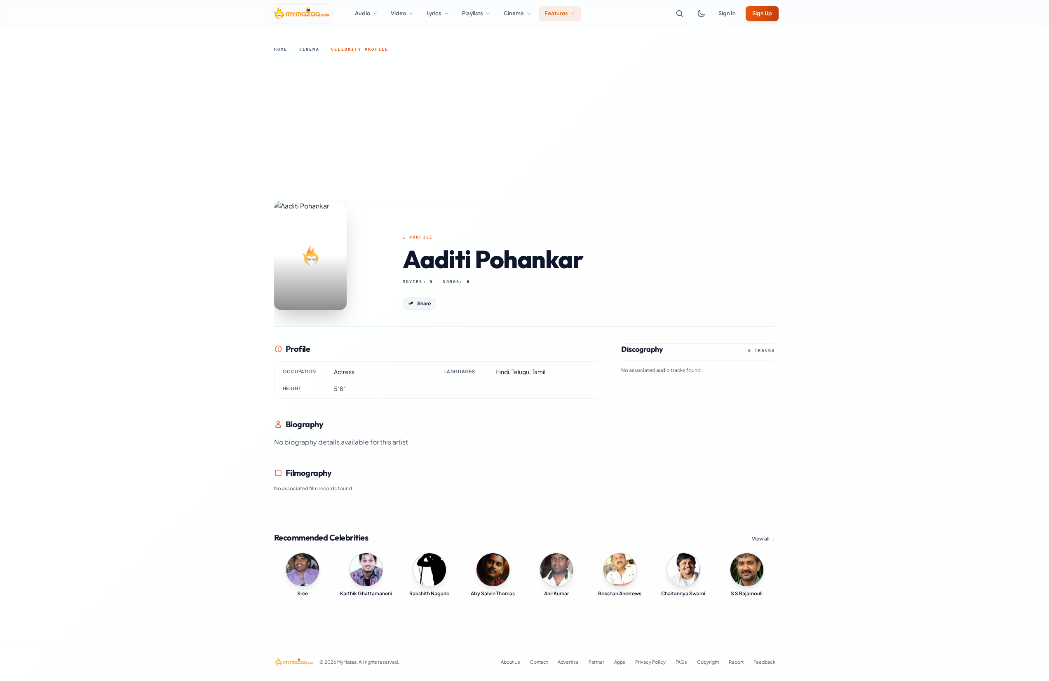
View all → (763, 539)
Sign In (727, 13)
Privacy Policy (650, 662)
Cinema (309, 49)
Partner (596, 662)
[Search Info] (679, 13)
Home (281, 49)
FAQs (681, 662)
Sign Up (762, 13)
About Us (510, 662)
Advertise (568, 662)
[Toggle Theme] (701, 13)
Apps (619, 662)
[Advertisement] (524, 126)
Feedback (764, 662)
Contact (539, 662)
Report (736, 662)
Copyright (708, 662)
